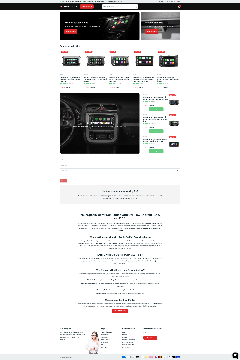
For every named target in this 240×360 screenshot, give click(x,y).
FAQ (102, 344)
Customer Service (128, 329)
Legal (103, 329)
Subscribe (150, 338)
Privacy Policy (105, 339)
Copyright (104, 347)
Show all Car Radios (120, 310)
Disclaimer (104, 334)
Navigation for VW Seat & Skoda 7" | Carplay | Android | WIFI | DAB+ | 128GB (155, 98)
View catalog (86, 6)
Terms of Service (106, 332)
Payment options (127, 342)
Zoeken (135, 6)
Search (63, 181)
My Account (126, 347)
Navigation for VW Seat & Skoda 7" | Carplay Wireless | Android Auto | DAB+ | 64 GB (71, 79)
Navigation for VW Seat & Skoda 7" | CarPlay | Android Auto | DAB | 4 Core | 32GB (120, 79)
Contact (124, 334)
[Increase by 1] (147, 107)
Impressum (104, 342)
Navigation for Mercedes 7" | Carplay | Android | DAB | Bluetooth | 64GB (168, 79)
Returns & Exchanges (128, 339)
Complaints (104, 337)
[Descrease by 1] (147, 110)
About (124, 332)
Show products (71, 31)
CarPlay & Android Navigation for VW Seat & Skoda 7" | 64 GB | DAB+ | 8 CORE (95, 79)
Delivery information (128, 344)
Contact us (161, 1)
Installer (124, 337)
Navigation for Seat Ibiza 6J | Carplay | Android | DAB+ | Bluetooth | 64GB (155, 140)
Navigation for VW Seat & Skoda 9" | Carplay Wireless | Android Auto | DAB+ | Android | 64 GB (144, 79)
